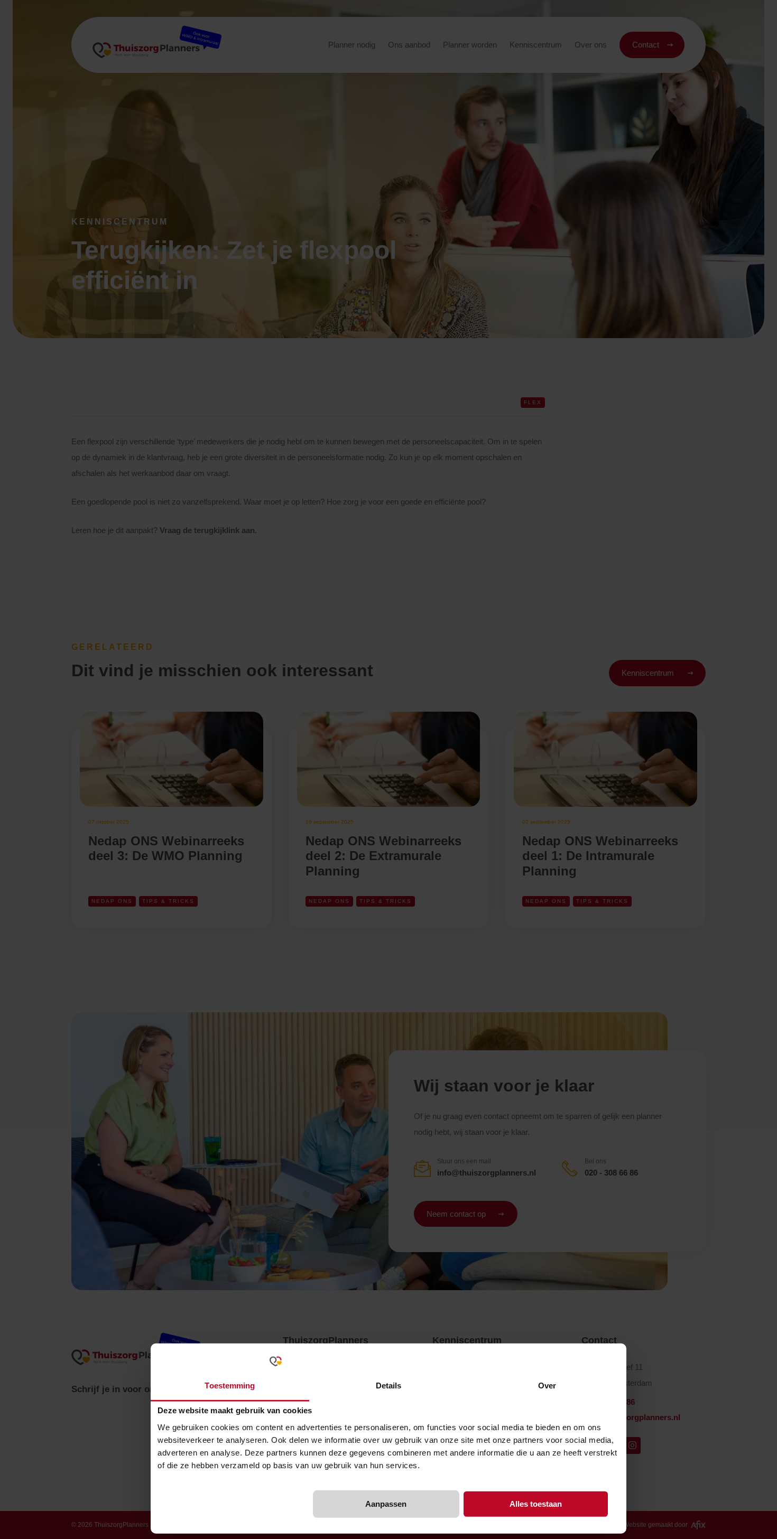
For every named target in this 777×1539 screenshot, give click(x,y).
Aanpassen (385, 1503)
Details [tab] (389, 1385)
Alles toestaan (536, 1503)
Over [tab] (547, 1385)
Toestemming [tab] (230, 1385)
